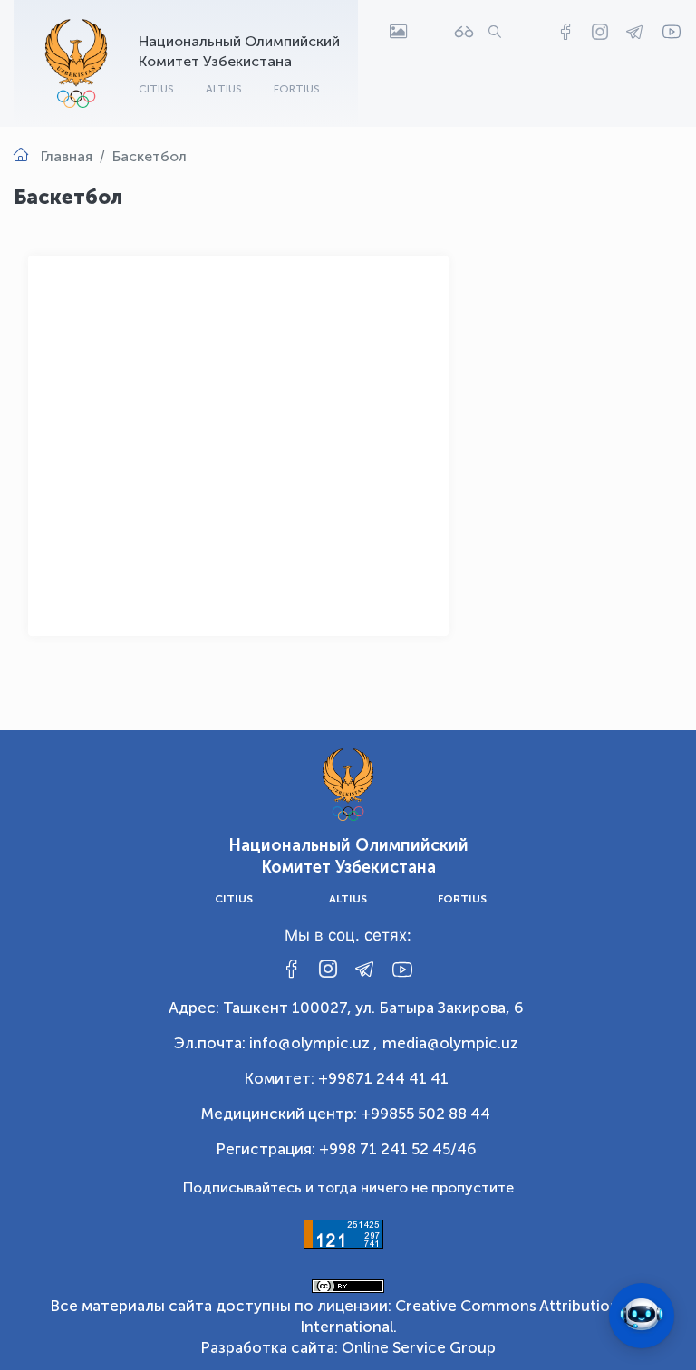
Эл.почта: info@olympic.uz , (276, 1043)
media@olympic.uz (450, 1043)
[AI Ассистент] (641, 1315)
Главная (66, 156)
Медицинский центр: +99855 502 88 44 (345, 1114)
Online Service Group (419, 1347)
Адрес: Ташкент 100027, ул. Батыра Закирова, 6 (346, 1008)
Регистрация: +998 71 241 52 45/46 (346, 1149)
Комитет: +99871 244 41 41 (346, 1078)
